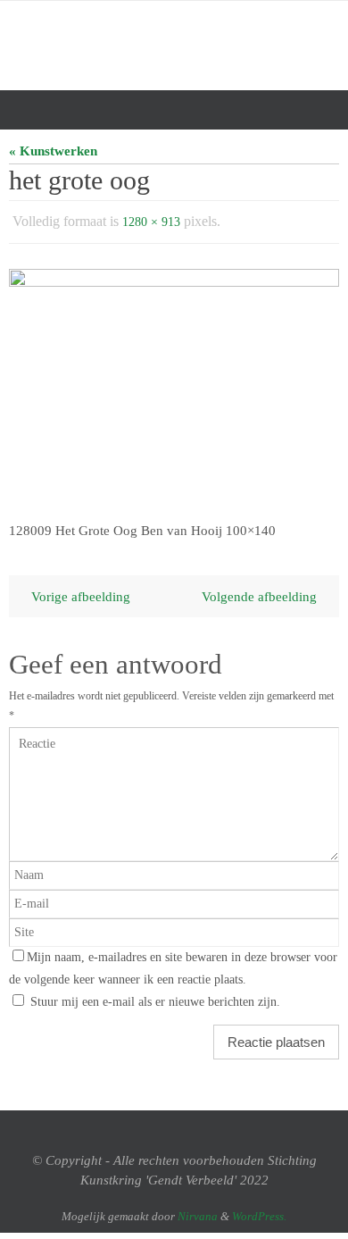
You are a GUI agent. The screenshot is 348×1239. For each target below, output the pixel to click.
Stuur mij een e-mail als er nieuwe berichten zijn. (155, 997)
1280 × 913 (151, 220)
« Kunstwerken (53, 150)
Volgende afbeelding (259, 591)
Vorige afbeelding (80, 591)
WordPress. (259, 1211)
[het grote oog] (174, 383)
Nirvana (198, 1211)
